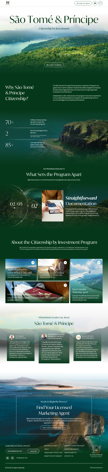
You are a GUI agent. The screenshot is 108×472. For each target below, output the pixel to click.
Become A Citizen (54, 65)
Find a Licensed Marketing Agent (54, 428)
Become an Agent (83, 3)
